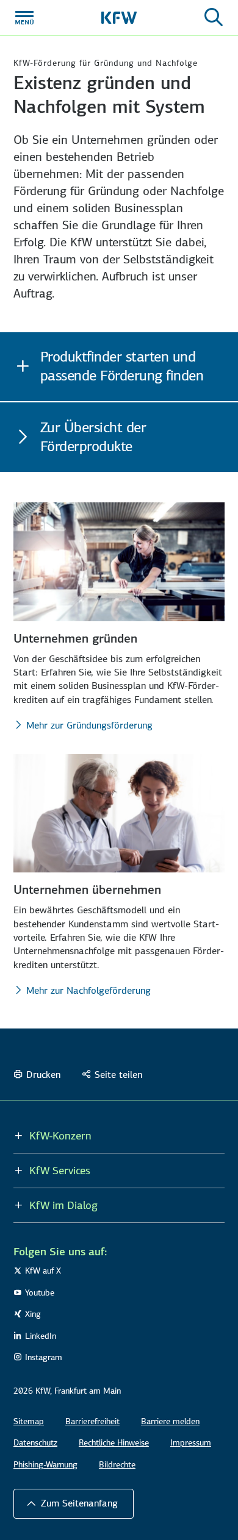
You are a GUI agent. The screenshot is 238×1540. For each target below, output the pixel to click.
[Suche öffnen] (214, 18)
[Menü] (24, 18)
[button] (73, 1503)
